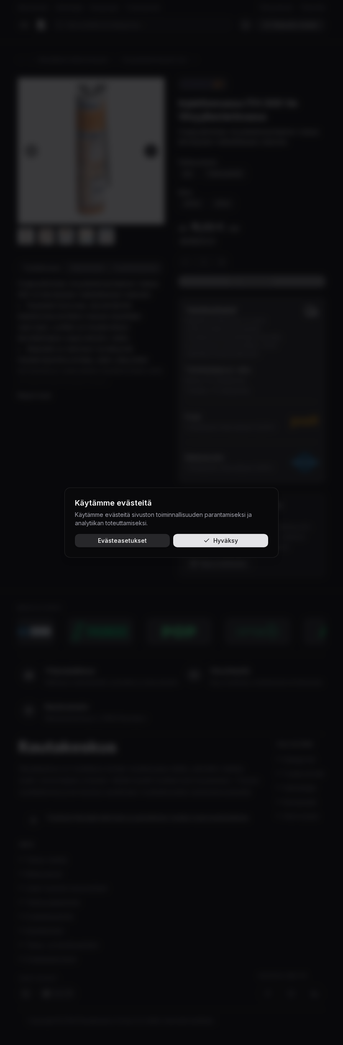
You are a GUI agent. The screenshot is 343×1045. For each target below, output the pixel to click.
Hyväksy (225, 540)
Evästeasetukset (122, 540)
